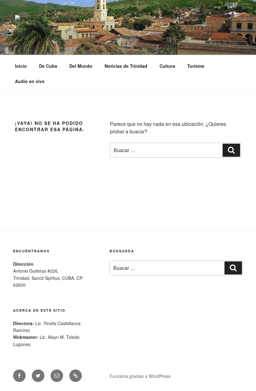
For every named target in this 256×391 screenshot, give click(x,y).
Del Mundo (80, 66)
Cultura (167, 66)
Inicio (21, 66)
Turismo (195, 66)
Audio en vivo (30, 81)
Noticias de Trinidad (126, 66)
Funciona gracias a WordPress (140, 376)
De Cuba (48, 66)
